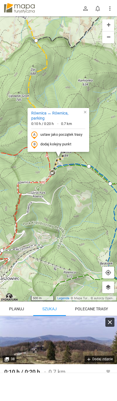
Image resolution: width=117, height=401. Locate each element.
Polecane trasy (91, 309)
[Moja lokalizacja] (108, 273)
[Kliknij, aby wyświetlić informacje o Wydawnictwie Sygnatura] (9, 297)
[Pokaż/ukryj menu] (109, 8)
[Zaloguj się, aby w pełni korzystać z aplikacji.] (108, 371)
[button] (36, 41)
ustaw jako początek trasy (61, 134)
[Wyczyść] (109, 322)
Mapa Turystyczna (87, 298)
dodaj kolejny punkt (55, 144)
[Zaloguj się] (85, 8)
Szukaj (49, 309)
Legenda (63, 298)
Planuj (16, 309)
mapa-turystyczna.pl (19, 8)
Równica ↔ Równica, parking (49, 115)
